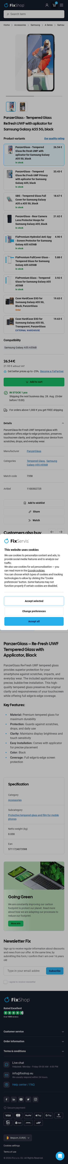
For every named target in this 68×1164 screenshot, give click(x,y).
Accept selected (34, 601)
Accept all (34, 621)
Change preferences (34, 611)
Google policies (36, 570)
